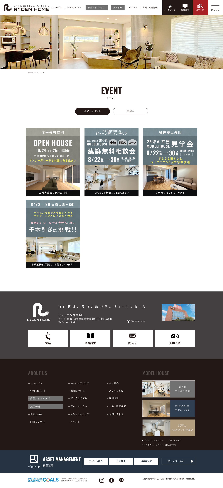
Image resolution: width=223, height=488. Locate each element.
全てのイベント (92, 111)
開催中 (130, 111)
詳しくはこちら (176, 461)
